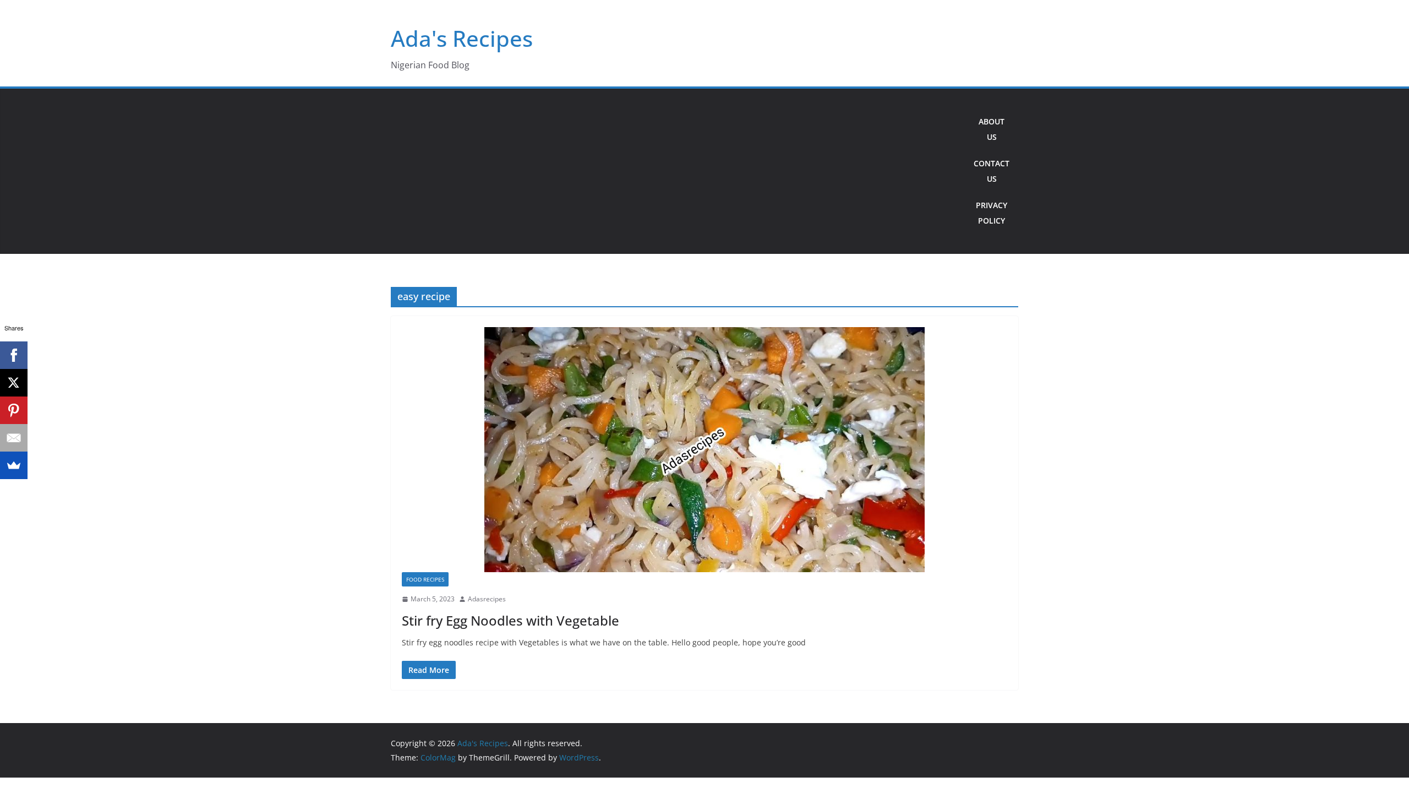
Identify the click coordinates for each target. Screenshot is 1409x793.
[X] (14, 383)
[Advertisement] (678, 171)
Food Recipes (425, 579)
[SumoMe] (14, 465)
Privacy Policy (991, 213)
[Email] (14, 438)
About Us (991, 129)
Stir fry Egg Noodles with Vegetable (510, 620)
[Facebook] (14, 355)
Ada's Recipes (462, 38)
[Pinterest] (14, 410)
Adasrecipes (487, 599)
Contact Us (991, 171)
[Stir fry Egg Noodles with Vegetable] (704, 449)
